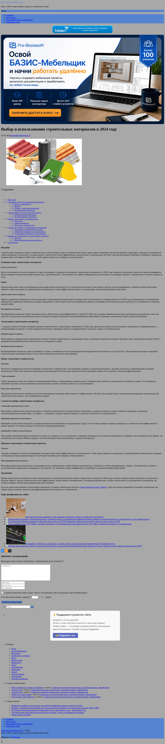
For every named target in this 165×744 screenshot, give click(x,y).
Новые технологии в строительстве (23, 219)
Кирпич (18, 206)
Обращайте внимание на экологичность (30, 232)
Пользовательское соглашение (19, 20)
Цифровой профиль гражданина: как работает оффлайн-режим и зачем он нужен (47, 705)
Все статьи (11, 17)
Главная (9, 15)
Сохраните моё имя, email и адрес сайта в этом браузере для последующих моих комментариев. (46, 593)
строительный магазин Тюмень (93, 487)
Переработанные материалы (25, 215)
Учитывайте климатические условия (29, 230)
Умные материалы (22, 223)
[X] (9, 550)
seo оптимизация (18, 651)
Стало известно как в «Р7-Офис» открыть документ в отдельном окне (100, 524)
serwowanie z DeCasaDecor (23, 697)
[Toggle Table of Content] (3, 195)
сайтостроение (17, 674)
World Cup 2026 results (21, 694)
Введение (12, 200)
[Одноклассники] (6, 550)
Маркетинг (16, 663)
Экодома (18, 238)
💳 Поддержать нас (65, 635)
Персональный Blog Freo (12, 2)
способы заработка (19, 679)
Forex (13, 649)
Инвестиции (16, 660)
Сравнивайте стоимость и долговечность (30, 234)
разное (13, 135)
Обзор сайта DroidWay (21, 715)
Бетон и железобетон (23, 204)
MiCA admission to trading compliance (27, 687)
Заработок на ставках (20, 656)
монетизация (17, 667)
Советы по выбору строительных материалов (27, 227)
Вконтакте (15, 653)
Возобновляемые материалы (25, 217)
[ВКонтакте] (2, 550)
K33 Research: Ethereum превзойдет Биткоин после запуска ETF (92, 521)
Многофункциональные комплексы (28, 240)
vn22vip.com (16, 690)
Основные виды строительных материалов (26, 202)
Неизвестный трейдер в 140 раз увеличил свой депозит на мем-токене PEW (108, 546)
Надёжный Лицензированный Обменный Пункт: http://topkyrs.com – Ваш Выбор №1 (48, 710)
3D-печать (18, 221)
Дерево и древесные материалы (27, 208)
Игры (13, 658)
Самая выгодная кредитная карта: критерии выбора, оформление (80, 687)
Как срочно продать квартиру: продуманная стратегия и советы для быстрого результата (65, 517)
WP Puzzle (15, 737)
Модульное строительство (25, 225)
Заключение (13, 242)
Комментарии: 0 (23, 135)
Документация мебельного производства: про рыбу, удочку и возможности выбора (47, 712)
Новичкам (15, 669)
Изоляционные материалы (25, 210)
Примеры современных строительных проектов (28, 236)
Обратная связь (13, 22)
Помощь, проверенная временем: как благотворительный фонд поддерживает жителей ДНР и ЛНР (55, 708)
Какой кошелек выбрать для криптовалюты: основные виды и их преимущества (114, 519)
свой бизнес (16, 676)
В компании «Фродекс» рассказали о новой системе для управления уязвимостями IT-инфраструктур (70, 544)
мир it (13, 665)
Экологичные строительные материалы (24, 212)
